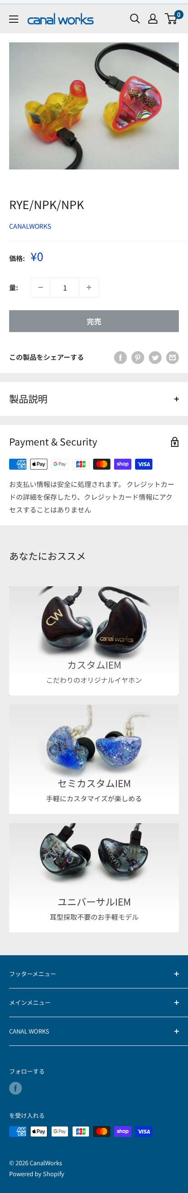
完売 (94, 321)
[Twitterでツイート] (155, 357)
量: (13, 287)
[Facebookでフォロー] (15, 1088)
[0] (171, 18)
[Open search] (135, 19)
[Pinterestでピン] (137, 357)
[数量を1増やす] (89, 287)
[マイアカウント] (152, 19)
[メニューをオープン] (13, 19)
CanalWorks (30, 225)
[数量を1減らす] (40, 287)
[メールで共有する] (172, 357)
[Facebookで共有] (120, 357)
